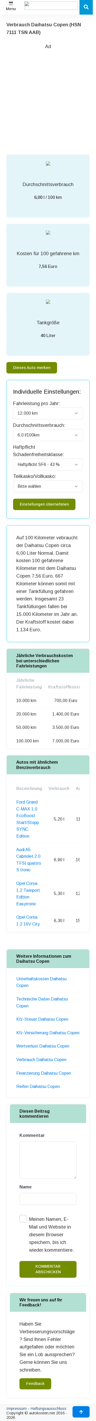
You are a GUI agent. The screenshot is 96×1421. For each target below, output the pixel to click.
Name (25, 1186)
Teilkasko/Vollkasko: (34, 476)
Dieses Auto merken (31, 367)
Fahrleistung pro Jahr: (36, 403)
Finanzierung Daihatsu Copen (43, 1073)
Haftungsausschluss (48, 1408)
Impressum (16, 1408)
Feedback (35, 1383)
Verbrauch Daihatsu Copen (41, 1059)
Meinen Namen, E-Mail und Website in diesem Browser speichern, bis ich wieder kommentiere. (51, 1234)
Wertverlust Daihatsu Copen (42, 1046)
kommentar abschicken (48, 1269)
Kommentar (32, 1135)
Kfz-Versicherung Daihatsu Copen (47, 1033)
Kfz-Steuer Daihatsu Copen (42, 1019)
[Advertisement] (48, 98)
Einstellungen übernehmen (44, 504)
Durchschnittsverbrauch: (39, 425)
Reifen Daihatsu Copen (38, 1086)
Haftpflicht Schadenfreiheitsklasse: (38, 450)
